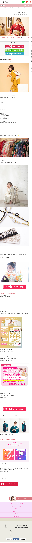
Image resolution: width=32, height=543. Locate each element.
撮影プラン (13, 503)
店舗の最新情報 (16, 516)
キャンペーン (16, 508)
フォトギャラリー (16, 513)
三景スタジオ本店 (2, 109)
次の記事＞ (27, 491)
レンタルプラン (20, 503)
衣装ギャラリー (16, 511)
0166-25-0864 (5, 115)
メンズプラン (19, 506)
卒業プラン (13, 506)
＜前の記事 (1, 491)
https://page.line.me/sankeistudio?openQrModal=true (8, 122)
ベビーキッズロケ (7, 529)
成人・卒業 (5, 7)
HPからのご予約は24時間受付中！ (4, 118)
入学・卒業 (6, 526)
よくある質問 (10, 531)
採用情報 (10, 533)
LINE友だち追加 (23, 2)
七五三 (5, 525)
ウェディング (6, 528)
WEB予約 (27, 2)
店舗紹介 (10, 530)
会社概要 (10, 532)
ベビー (5, 524)
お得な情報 (8, 7)
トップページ (1, 7)
